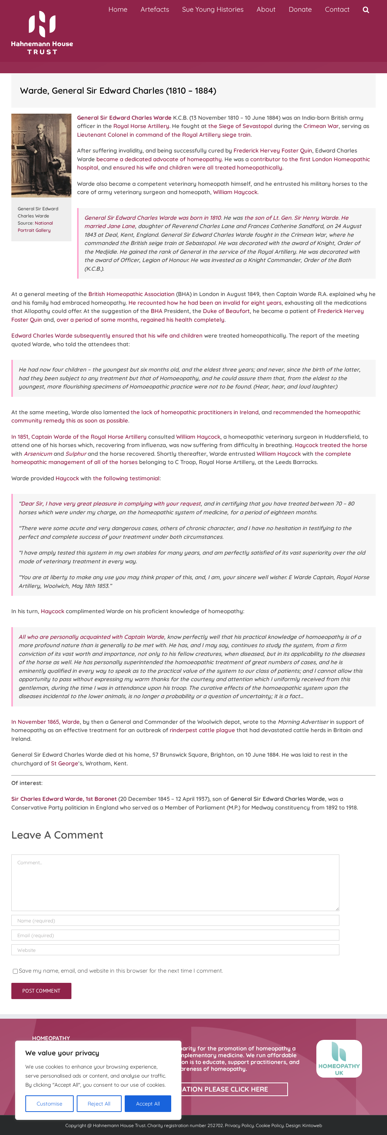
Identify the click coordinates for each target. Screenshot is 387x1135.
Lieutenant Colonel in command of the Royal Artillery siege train (164, 134)
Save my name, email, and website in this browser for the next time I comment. (121, 970)
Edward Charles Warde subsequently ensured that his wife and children (107, 335)
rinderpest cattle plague (202, 730)
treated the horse (343, 445)
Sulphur (75, 453)
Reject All (99, 1103)
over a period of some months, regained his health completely (140, 319)
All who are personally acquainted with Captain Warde (91, 636)
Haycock (306, 445)
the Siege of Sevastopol (240, 126)
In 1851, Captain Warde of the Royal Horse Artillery (79, 436)
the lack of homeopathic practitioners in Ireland (195, 412)
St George (64, 763)
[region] (98, 1080)
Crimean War (321, 126)
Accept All (148, 1103)
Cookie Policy (270, 1125)
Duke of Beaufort (226, 311)
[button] (366, 9)
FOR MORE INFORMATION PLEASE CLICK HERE (193, 1089)
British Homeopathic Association (131, 294)
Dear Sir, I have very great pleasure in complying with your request (111, 503)
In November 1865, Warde (45, 721)
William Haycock (235, 192)
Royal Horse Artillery (141, 126)
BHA (157, 311)
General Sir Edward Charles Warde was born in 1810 (152, 217)
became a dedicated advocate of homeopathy (159, 159)
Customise (49, 1103)
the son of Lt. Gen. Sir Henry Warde (291, 217)
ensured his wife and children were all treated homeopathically (197, 167)
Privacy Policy (239, 1125)
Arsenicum (38, 453)
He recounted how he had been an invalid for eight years (205, 302)
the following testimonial (126, 478)
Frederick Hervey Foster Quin (273, 150)
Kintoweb (312, 1125)
